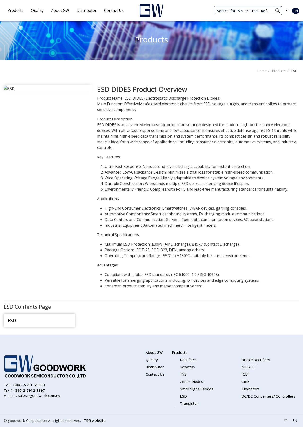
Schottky (187, 366)
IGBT (245, 374)
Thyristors (250, 388)
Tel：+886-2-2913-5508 (24, 384)
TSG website (95, 420)
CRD (245, 381)
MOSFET (248, 366)
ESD (294, 71)
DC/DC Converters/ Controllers (268, 396)
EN (295, 11)
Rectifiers (188, 359)
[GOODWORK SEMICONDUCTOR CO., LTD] (151, 10)
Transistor (189, 403)
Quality (37, 10)
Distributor (87, 10)
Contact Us (114, 10)
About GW (60, 10)
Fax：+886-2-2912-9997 (24, 390)
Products (15, 10)
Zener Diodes (191, 381)
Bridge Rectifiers (255, 359)
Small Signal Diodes (196, 388)
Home (262, 71)
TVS (183, 374)
